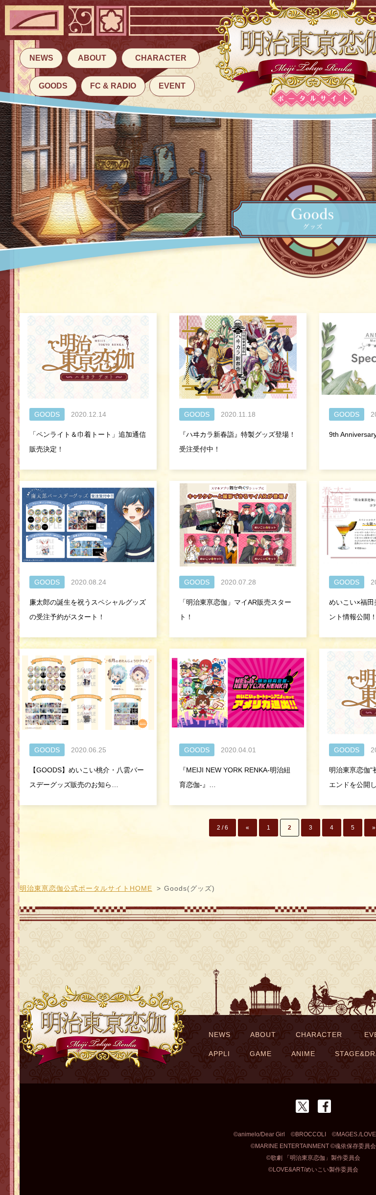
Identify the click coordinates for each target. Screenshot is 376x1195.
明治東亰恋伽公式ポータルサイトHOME (86, 888)
